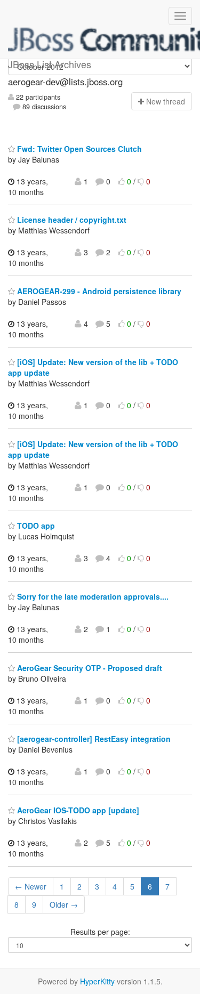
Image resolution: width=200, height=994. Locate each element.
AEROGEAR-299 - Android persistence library (98, 291)
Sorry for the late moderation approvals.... (92, 596)
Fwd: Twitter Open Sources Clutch (78, 148)
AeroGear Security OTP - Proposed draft (88, 667)
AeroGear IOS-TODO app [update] (77, 810)
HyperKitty (97, 981)
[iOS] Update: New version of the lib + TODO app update (93, 449)
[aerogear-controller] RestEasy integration (93, 738)
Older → (64, 904)
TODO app (35, 525)
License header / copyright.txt (70, 219)
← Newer (30, 886)
